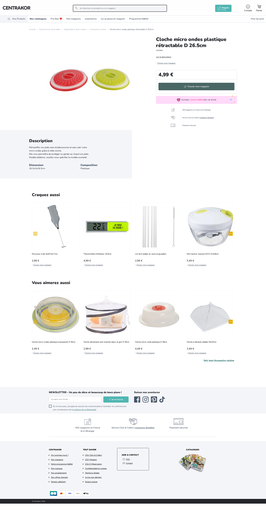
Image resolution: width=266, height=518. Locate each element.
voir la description (163, 57)
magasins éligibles (206, 118)
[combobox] (120, 8)
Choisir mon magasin (166, 63)
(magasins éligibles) (144, 427)
